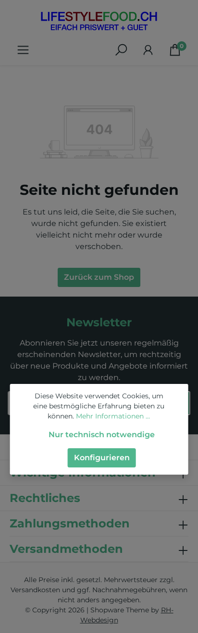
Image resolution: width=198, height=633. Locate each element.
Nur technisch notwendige (102, 434)
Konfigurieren (102, 457)
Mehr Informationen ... (113, 416)
